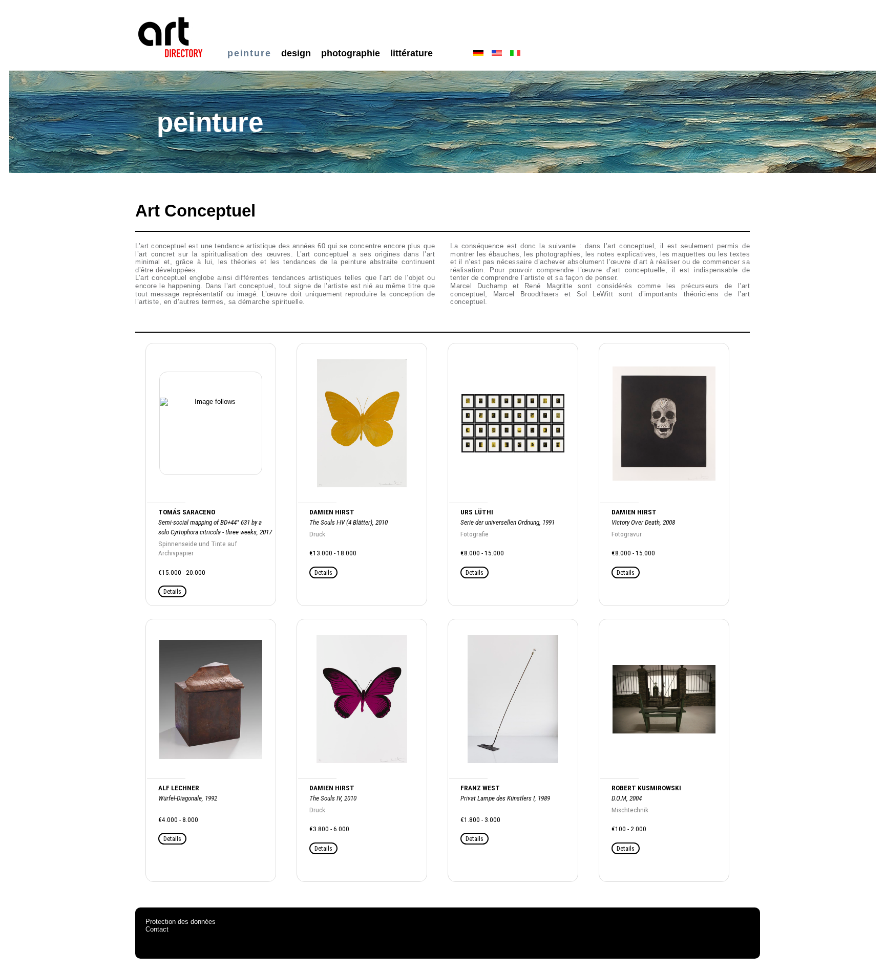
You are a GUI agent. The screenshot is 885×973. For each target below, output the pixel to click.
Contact (156, 929)
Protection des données (180, 921)
